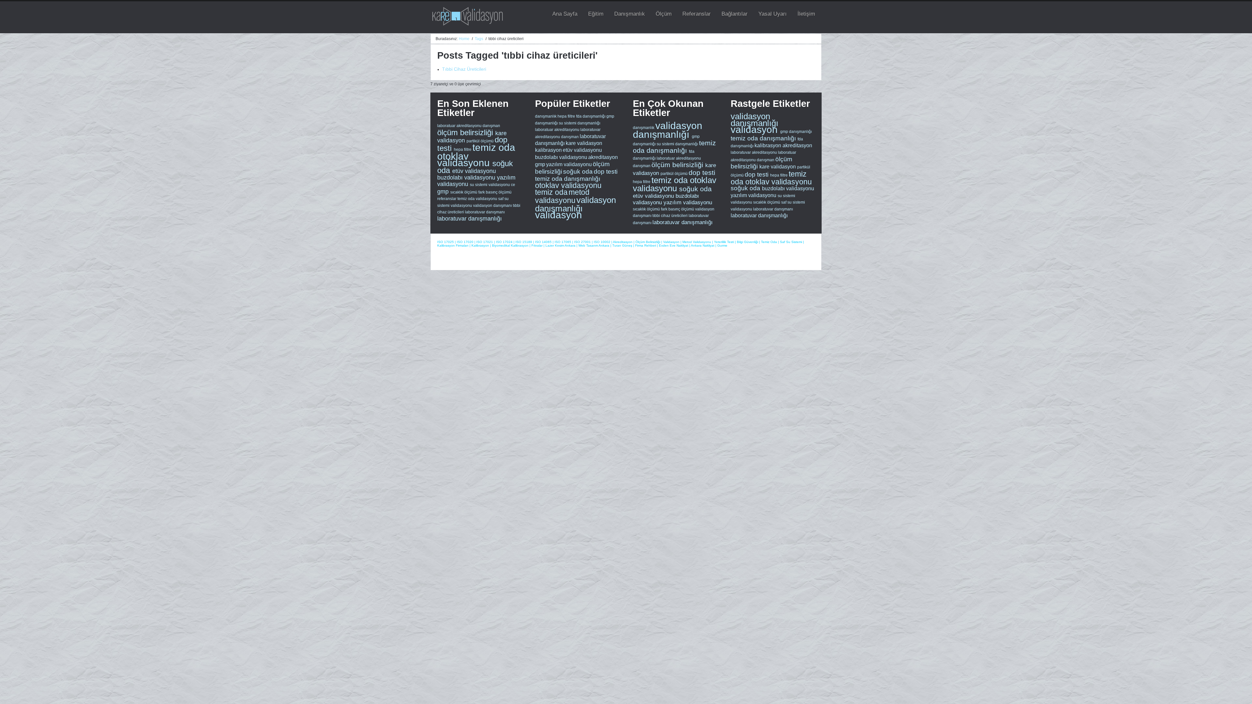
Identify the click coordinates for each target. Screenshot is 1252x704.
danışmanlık (546, 116)
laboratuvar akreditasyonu (754, 152)
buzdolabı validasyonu (467, 177)
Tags (479, 38)
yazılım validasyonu (569, 164)
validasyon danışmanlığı (575, 204)
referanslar (447, 198)
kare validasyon (584, 143)
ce (513, 184)
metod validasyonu (562, 196)
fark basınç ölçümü (495, 192)
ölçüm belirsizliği (466, 132)
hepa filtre (463, 149)
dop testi (606, 171)
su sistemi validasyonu (490, 184)
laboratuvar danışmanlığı (469, 218)
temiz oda (493, 147)
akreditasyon (603, 157)
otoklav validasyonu (464, 159)
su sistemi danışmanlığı (579, 123)
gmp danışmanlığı (796, 131)
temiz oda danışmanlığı (567, 178)
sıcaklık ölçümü (464, 192)
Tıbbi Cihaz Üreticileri (464, 69)
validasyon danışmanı (493, 205)
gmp (443, 191)
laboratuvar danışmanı (485, 212)
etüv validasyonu (474, 171)
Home (464, 38)
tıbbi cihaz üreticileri (670, 215)
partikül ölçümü (481, 141)
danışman (491, 125)
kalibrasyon (548, 150)
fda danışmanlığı (590, 116)
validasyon (558, 214)
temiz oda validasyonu (477, 198)
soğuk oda (578, 171)
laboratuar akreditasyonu (460, 125)
